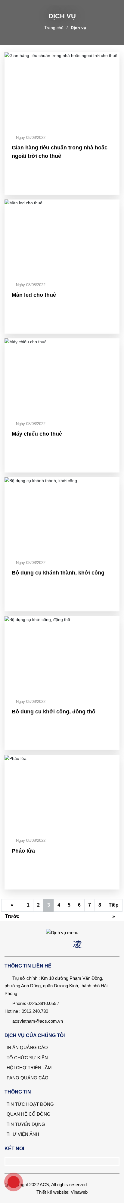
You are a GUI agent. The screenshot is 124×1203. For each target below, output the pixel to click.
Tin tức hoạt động (29, 1104)
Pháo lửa (23, 851)
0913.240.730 (35, 1011)
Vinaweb (79, 1192)
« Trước (12, 906)
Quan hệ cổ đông (28, 1114)
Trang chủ (54, 27)
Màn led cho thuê (34, 295)
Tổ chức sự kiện (26, 1057)
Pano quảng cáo (26, 1077)
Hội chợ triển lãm (28, 1067)
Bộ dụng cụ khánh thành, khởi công (58, 573)
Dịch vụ (78, 27)
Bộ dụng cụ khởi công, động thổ (53, 712)
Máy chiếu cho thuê (37, 434)
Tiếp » (114, 906)
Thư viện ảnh (22, 1134)
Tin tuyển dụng (25, 1124)
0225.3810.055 (41, 1003)
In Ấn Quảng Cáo (26, 1047)
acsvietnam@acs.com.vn (37, 1021)
